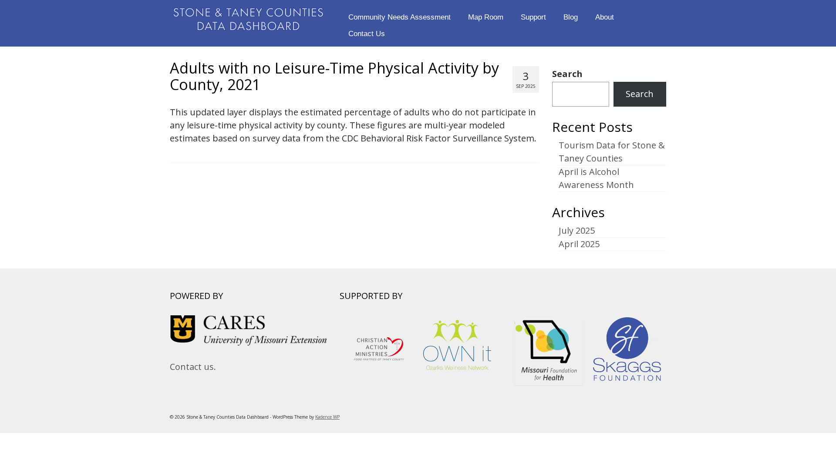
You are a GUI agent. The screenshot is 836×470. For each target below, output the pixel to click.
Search (567, 74)
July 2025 (577, 230)
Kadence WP (327, 417)
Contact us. (193, 367)
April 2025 (579, 244)
